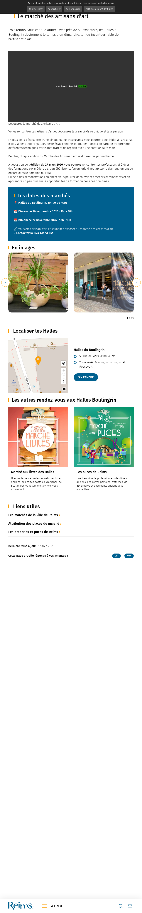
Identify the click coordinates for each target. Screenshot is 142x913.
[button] (38, 282)
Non (129, 555)
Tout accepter (36, 9)
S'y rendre (86, 377)
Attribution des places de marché (33, 524)
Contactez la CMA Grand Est (34, 233)
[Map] (38, 365)
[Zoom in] (63, 370)
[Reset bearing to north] (63, 381)
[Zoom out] (63, 376)
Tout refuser (54, 9)
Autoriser (82, 86)
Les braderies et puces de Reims (33, 532)
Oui (116, 555)
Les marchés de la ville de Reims (33, 515)
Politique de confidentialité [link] (99, 9)
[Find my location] (63, 363)
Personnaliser (73, 9)
